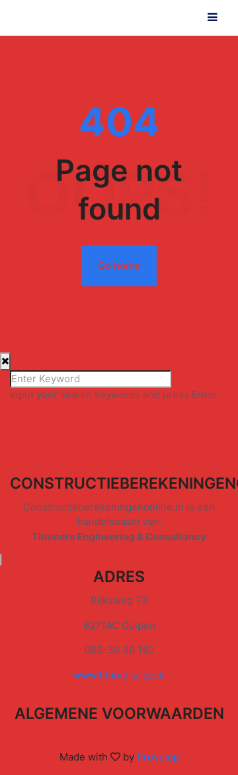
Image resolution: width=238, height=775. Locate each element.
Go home (119, 265)
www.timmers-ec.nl (119, 675)
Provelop (158, 757)
